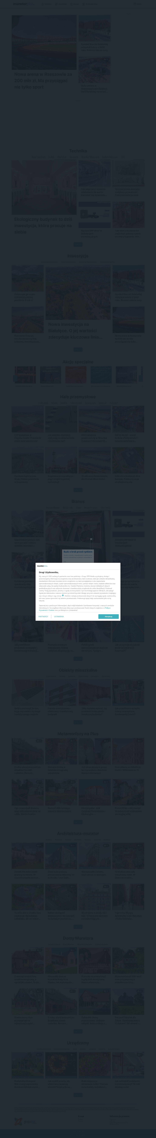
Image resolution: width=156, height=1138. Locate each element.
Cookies (51, 610)
